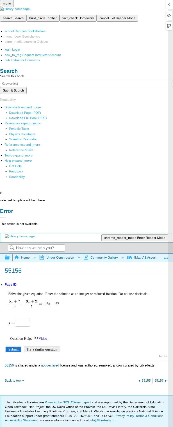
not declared (50, 365)
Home (25, 257)
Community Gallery (104, 257)
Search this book (12, 76)
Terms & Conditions (149, 416)
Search (12, 248)
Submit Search (13, 90)
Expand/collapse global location (166, 256)
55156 (9, 365)
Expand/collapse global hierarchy (10, 258)
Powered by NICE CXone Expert (68, 402)
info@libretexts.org (102, 420)
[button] (16, 171)
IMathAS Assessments (150, 257)
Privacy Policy (124, 416)
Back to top (13, 380)
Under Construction (60, 257)
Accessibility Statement (21, 420)
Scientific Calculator (23, 139)
